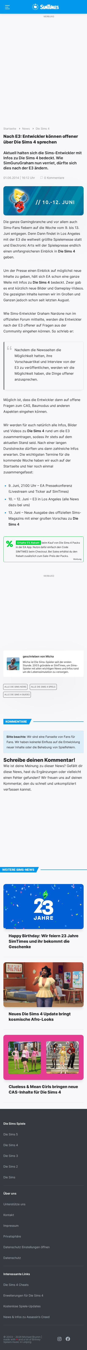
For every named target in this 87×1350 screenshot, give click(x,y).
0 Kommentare (54, 177)
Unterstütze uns (14, 1204)
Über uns (9, 1193)
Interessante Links (16, 1274)
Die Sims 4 (42, 128)
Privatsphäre (12, 1236)
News (26, 128)
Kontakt (8, 1215)
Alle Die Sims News (15, 686)
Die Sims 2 (10, 1166)
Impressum (11, 1225)
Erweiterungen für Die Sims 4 (23, 1295)
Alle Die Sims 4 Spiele (43, 686)
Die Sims (9, 1177)
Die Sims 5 (10, 1134)
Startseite (9, 128)
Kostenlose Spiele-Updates (22, 1306)
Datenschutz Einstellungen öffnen (26, 1247)
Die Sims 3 (10, 1156)
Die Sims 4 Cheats (16, 1284)
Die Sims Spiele (14, 1123)
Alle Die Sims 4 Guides (17, 694)
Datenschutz (12, 1258)
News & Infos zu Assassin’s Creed (26, 1317)
